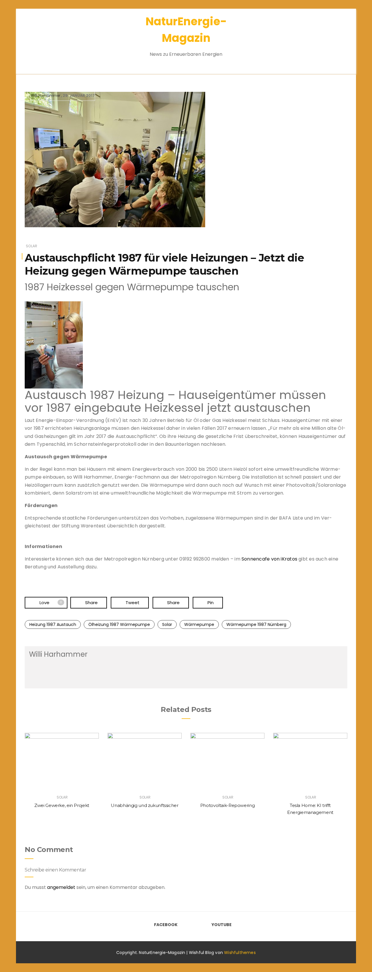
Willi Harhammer (45, 95)
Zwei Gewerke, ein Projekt (61, 805)
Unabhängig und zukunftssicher (144, 805)
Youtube (222, 925)
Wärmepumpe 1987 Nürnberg (256, 624)
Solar (31, 246)
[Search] (333, 37)
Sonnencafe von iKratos (269, 559)
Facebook (166, 925)
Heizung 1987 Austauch (52, 624)
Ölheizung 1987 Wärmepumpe (119, 624)
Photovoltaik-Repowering (227, 805)
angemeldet (61, 887)
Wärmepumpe (199, 624)
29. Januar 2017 (79, 95)
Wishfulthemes (240, 952)
